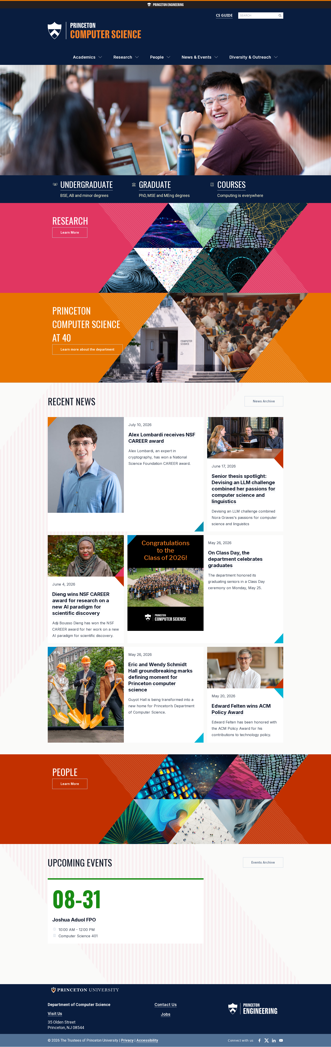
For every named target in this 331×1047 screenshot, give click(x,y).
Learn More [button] (70, 232)
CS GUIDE (224, 15)
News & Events (196, 57)
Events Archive (263, 862)
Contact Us (165, 1004)
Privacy (127, 1040)
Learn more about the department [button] (87, 349)
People (157, 57)
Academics (84, 57)
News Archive (264, 401)
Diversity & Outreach (250, 57)
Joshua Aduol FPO (74, 920)
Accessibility (147, 1040)
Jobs (165, 1014)
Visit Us (55, 1013)
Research (122, 57)
